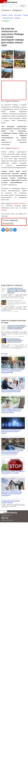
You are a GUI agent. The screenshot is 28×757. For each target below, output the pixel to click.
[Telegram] (11, 230)
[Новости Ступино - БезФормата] (9, 2)
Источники (17, 15)
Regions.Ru (14, 220)
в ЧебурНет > (6, 21)
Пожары (17, 18)
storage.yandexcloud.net (9, 79)
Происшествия (8, 18)
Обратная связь (4, 517)
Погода (25, 15)
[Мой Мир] (15, 230)
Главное (4, 15)
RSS (12, 520)
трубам (3, 210)
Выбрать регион (5, 518)
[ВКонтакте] (3, 230)
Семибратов (15, 148)
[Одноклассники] (7, 230)
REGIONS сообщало (19, 203)
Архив (11, 15)
